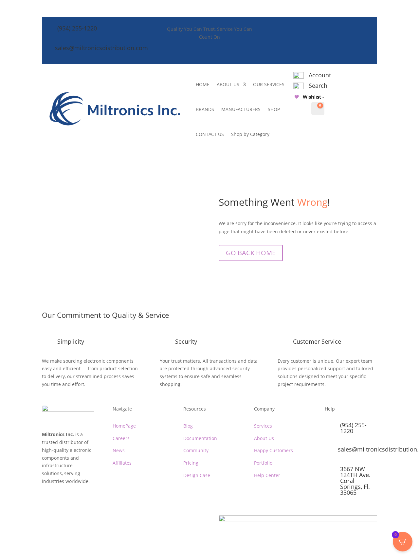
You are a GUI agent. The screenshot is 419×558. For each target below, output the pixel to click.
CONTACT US (210, 134)
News (119, 450)
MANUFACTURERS (241, 109)
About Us (264, 438)
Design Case (196, 475)
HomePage (124, 426)
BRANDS (205, 109)
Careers (121, 438)
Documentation (200, 438)
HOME (203, 84)
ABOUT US (228, 84)
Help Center (267, 475)
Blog (188, 426)
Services (263, 426)
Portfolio (263, 463)
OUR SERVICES (268, 84)
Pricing (190, 463)
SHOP (274, 109)
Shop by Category (250, 134)
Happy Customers (273, 450)
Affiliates (122, 463)
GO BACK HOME (251, 252)
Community (196, 450)
